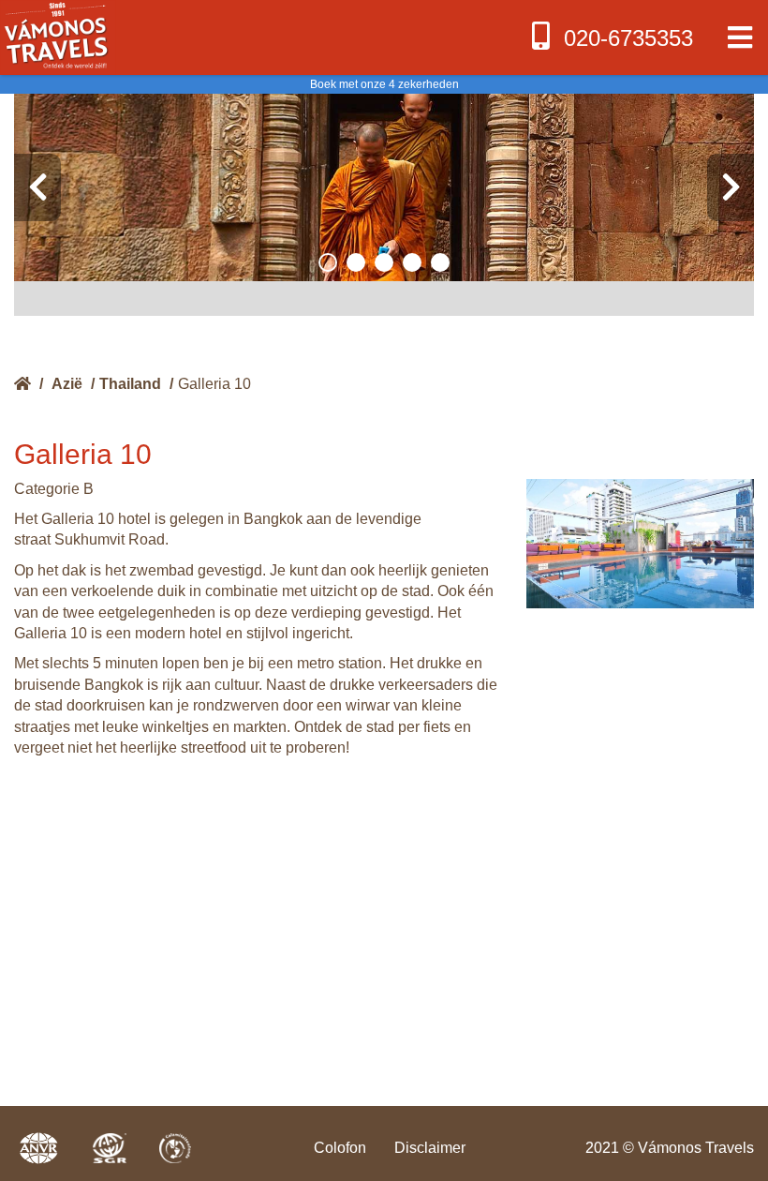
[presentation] (37, 187)
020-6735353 (628, 38)
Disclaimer (429, 1148)
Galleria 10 (214, 384)
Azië (67, 384)
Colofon (340, 1148)
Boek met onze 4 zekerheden (384, 84)
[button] (327, 262)
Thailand (130, 384)
